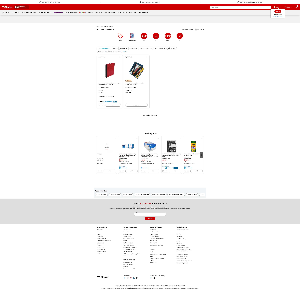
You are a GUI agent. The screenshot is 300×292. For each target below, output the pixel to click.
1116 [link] (190, 158)
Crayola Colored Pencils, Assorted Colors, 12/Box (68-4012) (193, 154)
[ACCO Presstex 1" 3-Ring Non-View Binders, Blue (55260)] (136, 70)
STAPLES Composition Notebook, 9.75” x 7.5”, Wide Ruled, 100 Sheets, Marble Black (171, 155)
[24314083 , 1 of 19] (106, 146)
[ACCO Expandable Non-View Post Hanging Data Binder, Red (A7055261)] (110, 70)
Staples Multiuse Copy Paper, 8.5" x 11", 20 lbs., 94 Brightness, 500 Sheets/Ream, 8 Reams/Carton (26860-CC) (149, 155)
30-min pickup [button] (122, 166)
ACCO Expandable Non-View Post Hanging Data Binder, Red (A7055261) (109, 83)
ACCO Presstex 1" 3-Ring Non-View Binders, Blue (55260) (134, 83)
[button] (270, 7)
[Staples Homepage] (7, 7)
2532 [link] (169, 158)
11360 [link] (147, 158)
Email (136, 212)
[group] (106, 155)
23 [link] (104, 90)
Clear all (125, 52)
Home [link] (97, 26)
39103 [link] (125, 158)
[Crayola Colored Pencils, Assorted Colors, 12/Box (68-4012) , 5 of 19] (193, 146)
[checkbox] (103, 48)
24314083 (99, 154)
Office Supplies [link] (104, 26)
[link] (50, 2)
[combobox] (240, 7)
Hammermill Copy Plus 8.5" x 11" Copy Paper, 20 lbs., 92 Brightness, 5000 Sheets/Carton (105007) (127, 155)
